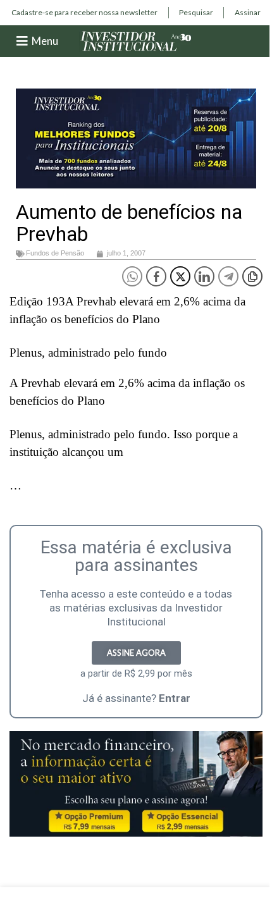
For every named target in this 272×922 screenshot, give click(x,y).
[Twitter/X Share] (180, 276)
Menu (45, 40)
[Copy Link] (252, 276)
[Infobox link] (84, 13)
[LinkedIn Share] (204, 276)
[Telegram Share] (228, 276)
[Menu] (22, 41)
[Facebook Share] (156, 276)
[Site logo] (136, 40)
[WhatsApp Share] (132, 276)
